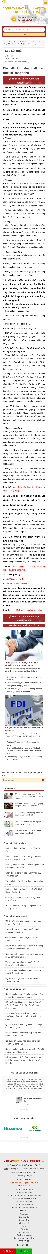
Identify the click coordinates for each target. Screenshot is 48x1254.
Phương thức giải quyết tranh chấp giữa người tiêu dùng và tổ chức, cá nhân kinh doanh (23, 1016)
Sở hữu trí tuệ (24, 1223)
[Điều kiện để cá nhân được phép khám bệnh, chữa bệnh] (8, 833)
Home (5, 42)
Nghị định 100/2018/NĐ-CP (17, 583)
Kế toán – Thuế (24, 1220)
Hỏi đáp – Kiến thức (14, 59)
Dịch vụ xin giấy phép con (24, 1204)
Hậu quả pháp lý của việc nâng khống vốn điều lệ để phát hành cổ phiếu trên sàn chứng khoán (23, 1005)
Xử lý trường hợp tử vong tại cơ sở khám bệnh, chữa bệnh (29, 814)
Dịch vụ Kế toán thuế (24, 1192)
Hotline (25, 1251)
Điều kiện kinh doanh (24, 1235)
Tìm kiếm (24, 34)
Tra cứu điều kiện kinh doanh (23, 42)
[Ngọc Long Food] (35, 1128)
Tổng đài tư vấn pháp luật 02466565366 (25, 81)
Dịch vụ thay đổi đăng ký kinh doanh (24, 1198)
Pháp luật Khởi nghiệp (14, 843)
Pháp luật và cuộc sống (15, 916)
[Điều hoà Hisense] (13, 1128)
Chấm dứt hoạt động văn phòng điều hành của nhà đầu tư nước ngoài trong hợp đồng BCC (24, 750)
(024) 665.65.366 (17, 1183)
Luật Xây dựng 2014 (14, 579)
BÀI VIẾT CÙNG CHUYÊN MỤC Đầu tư (24, 625)
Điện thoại (9, 1251)
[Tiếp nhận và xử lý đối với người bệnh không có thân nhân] (8, 824)
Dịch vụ (9, 56)
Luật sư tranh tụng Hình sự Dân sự (24, 1207)
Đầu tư (11, 42)
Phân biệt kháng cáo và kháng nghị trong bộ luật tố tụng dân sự (29, 805)
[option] (24, 1091)
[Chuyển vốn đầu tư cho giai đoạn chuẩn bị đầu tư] (24, 710)
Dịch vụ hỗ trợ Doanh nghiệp (24, 1238)
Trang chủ (24, 1214)
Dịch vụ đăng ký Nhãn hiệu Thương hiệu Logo (24, 1195)
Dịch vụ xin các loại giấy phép (29, 610)
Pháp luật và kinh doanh (15, 989)
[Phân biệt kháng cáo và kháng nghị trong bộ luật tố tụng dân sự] (8, 806)
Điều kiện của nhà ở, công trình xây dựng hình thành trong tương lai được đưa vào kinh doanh (23, 1060)
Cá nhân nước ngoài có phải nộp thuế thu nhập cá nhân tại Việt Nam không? (29, 796)
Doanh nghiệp (24, 1217)
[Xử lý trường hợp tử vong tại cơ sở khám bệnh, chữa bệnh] (8, 815)
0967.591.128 (32, 1183)
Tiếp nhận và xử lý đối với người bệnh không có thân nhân (28, 823)
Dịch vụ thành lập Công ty (24, 1189)
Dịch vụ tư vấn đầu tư (24, 1201)
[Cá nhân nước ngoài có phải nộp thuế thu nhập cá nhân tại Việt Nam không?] (8, 796)
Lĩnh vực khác (24, 1232)
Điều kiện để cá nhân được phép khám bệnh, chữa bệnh (28, 832)
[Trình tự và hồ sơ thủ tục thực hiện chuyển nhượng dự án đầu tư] (24, 645)
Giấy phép (24, 1229)
